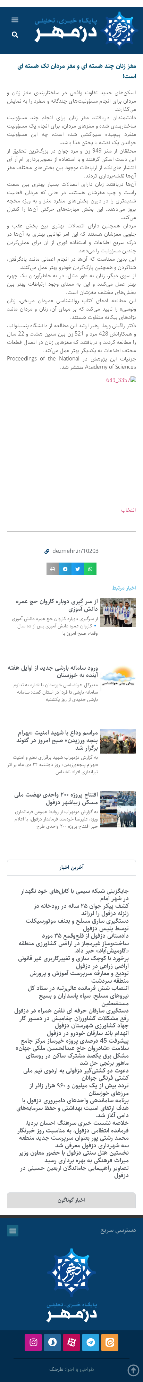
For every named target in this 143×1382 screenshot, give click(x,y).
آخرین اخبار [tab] (71, 867)
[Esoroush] (52, 1342)
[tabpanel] (71, 1033)
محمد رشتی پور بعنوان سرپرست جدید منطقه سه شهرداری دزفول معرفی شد (74, 1141)
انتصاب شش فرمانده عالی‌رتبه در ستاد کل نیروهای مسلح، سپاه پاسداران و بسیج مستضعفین (78, 995)
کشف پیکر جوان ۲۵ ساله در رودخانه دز (81, 906)
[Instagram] (33, 1342)
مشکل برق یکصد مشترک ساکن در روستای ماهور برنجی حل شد (77, 1059)
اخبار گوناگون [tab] (71, 1200)
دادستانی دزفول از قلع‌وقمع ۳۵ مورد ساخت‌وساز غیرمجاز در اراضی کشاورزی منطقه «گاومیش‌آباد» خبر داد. (74, 943)
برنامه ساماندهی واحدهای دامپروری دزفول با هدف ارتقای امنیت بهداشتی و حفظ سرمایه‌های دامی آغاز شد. (72, 1108)
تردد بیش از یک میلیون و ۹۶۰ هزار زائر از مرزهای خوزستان (79, 1089)
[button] (15, 19)
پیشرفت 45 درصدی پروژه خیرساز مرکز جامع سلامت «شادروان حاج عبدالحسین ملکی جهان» (72, 1044)
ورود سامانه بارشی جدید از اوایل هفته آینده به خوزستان (53, 671)
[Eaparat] (71, 1342)
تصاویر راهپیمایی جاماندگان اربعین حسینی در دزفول (74, 1172)
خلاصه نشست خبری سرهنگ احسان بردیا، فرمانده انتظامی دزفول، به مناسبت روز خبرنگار (73, 1127)
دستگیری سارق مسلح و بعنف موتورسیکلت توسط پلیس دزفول (77, 924)
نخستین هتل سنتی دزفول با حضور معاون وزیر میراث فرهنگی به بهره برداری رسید (74, 1156)
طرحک (56, 1369)
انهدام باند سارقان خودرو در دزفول (88, 1033)
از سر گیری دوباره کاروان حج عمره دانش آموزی (57, 605)
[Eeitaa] (109, 1342)
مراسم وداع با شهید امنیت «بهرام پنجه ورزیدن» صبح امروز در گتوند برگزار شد (57, 740)
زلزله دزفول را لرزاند (105, 913)
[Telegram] (90, 1342)
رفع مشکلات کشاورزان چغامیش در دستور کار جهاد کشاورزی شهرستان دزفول (74, 1022)
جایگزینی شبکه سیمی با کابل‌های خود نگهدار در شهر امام (75, 895)
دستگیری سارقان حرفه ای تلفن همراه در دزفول (71, 1011)
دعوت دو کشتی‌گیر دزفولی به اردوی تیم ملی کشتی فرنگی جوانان (76, 1074)
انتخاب (128, 510)
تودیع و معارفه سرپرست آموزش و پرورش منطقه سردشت (79, 977)
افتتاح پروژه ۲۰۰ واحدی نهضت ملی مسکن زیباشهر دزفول (56, 798)
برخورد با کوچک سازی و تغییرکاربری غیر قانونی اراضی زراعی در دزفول (73, 962)
